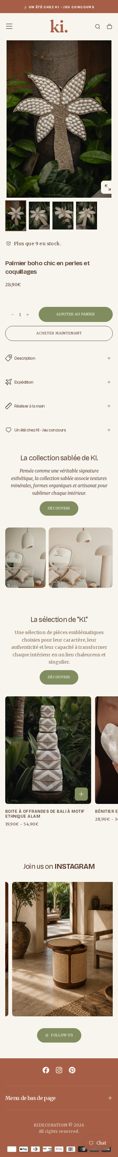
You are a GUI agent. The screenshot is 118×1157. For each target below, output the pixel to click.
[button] (9, 26)
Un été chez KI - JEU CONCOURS (62, 7)
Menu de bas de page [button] (30, 1098)
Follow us (62, 1035)
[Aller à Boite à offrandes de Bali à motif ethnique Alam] (48, 750)
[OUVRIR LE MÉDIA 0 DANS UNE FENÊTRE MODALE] (107, 187)
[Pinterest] (72, 1070)
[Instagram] (59, 1070)
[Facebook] (46, 1070)
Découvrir (59, 508)
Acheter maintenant (59, 333)
